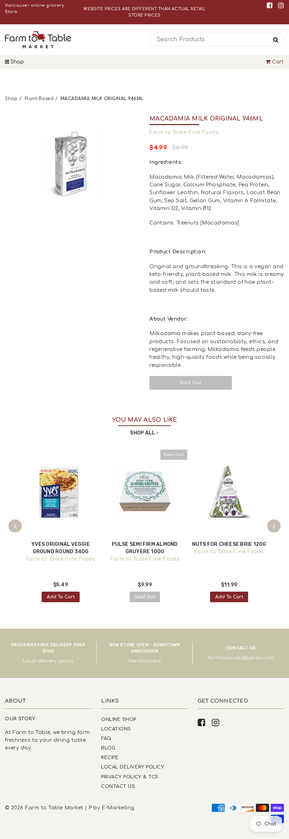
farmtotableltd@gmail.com (241, 657)
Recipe (109, 757)
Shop (16, 61)
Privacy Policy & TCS (129, 776)
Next (274, 526)
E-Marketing (118, 807)
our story (20, 718)
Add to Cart (61, 596)
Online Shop (118, 719)
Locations (116, 729)
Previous (15, 526)
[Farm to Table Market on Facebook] (271, 5)
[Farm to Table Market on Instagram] (281, 5)
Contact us (118, 786)
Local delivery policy (48, 661)
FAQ (106, 738)
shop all (142, 433)
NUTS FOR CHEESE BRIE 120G (229, 544)
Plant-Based (39, 98)
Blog (108, 748)
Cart (278, 61)
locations (149, 661)
